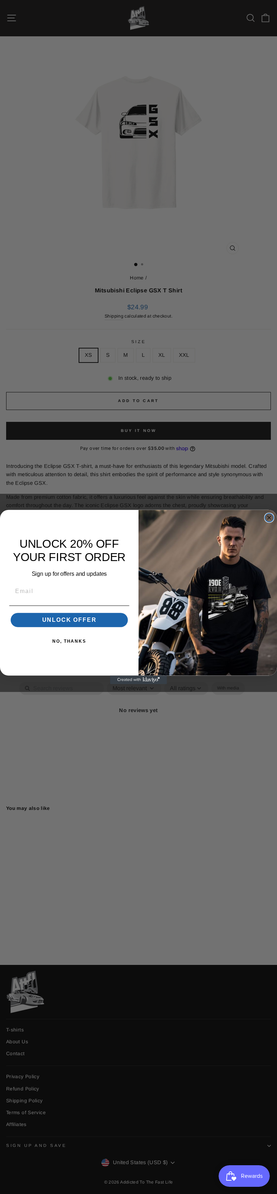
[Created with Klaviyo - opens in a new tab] (138, 680)
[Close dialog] (269, 517)
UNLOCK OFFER (69, 620)
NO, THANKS (69, 641)
